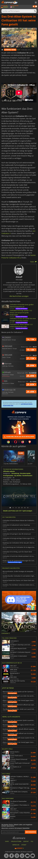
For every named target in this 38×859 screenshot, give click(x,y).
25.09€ (31, 365)
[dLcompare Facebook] (11, 855)
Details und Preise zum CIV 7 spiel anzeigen (17, 511)
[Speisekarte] (36, 2)
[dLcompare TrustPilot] (21, 855)
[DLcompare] (19, 838)
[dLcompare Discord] (32, 855)
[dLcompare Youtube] (26, 855)
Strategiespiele (8, 475)
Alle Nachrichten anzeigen (19, 296)
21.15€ (31, 358)
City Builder (18, 475)
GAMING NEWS (10, 50)
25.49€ (31, 375)
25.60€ (31, 384)
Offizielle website (9, 471)
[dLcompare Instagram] (16, 855)
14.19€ (31, 339)
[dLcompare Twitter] (5, 855)
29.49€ (31, 391)
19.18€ (31, 349)
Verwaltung (15, 473)
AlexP (18, 50)
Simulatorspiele (25, 473)
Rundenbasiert (27, 475)
